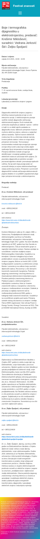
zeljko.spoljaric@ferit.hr (10, 420)
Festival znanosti (24, 6)
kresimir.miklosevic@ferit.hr (12, 204)
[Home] (6, 5)
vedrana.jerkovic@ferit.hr (11, 336)
